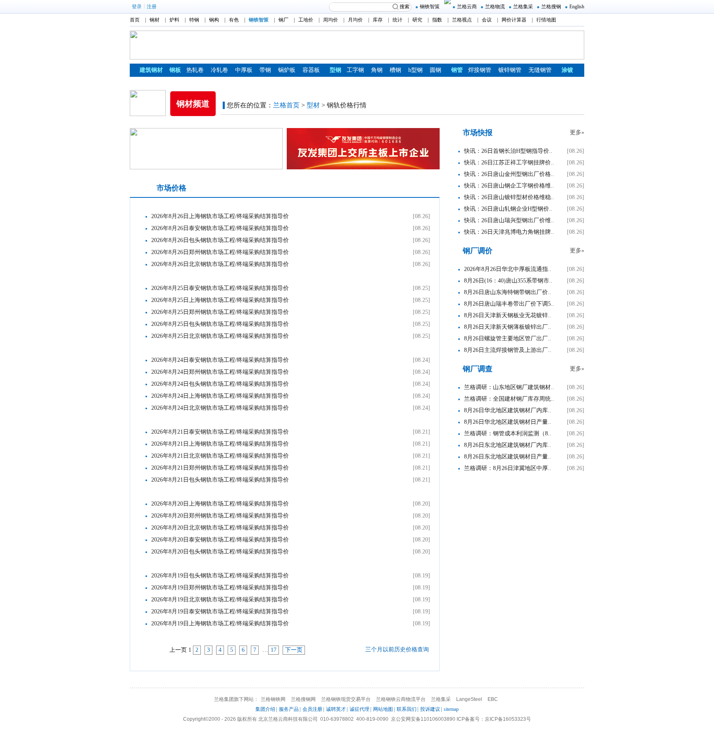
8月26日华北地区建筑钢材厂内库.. (507, 410)
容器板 (311, 70)
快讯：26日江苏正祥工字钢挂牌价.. (509, 162)
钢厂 (283, 20)
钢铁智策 (430, 6)
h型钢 (415, 70)
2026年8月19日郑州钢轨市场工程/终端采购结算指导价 (220, 587)
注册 (152, 6)
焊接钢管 (479, 70)
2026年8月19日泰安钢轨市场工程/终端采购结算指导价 (220, 611)
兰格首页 (286, 105)
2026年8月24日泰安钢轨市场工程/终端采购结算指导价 (220, 360)
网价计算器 (514, 20)
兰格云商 (467, 6)
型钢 (335, 70)
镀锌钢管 (509, 70)
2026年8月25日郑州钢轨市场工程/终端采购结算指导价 (220, 312)
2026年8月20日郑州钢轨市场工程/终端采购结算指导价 (220, 516)
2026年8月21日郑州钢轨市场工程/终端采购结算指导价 (220, 468)
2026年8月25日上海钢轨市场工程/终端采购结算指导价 (220, 300)
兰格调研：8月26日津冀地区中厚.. (507, 468)
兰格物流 (495, 6)
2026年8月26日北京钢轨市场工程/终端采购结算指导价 (220, 264)
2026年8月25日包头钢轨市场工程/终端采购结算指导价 (220, 324)
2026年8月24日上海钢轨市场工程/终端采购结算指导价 (220, 396)
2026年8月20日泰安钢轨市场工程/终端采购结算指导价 (220, 540)
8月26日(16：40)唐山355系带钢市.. (508, 281)
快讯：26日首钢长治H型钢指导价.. (508, 151)
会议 (487, 20)
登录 (137, 6)
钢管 (457, 70)
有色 (234, 20)
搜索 (404, 6)
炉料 (174, 20)
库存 (378, 20)
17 (273, 650)
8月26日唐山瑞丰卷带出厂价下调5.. (509, 304)
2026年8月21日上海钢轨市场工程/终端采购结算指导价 (220, 444)
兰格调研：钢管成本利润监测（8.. (507, 433)
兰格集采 (523, 6)
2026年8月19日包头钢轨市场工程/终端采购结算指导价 (220, 575)
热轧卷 (195, 70)
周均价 (330, 20)
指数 (437, 20)
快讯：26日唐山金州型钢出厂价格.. (509, 174)
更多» (577, 132)
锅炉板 (286, 70)
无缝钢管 (540, 70)
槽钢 (395, 70)
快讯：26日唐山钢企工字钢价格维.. (509, 186)
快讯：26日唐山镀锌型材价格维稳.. (509, 197)
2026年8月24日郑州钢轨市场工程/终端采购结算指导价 (220, 372)
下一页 (293, 650)
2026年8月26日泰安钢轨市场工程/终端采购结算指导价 (220, 228)
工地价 (305, 20)
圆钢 (435, 70)
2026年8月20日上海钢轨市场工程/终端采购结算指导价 (220, 504)
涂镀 (567, 70)
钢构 (214, 20)
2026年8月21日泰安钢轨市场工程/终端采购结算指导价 (220, 432)
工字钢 (355, 70)
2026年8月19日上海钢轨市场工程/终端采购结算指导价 (220, 623)
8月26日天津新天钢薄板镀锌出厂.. (507, 327)
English (576, 6)
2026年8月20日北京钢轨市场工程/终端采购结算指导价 (220, 528)
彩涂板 (173, 83)
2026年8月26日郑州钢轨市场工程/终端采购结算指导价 (220, 252)
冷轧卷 (219, 70)
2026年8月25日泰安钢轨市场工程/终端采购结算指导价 (220, 288)
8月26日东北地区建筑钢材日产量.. (507, 457)
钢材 (154, 20)
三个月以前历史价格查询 (397, 649)
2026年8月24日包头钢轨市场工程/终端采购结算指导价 (220, 384)
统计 (397, 20)
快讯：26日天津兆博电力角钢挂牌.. (509, 232)
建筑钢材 (151, 70)
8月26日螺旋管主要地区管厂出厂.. (507, 338)
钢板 (175, 70)
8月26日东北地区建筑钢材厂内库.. (507, 445)
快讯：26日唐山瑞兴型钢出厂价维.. (509, 220)
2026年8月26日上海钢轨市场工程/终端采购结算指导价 (220, 216)
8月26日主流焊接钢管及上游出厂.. (507, 350)
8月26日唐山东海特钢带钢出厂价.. (507, 292)
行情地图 (546, 20)
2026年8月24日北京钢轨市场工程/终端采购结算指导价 (220, 408)
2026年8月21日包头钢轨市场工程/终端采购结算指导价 (220, 480)
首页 (135, 20)
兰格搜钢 (551, 6)
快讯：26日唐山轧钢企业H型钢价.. (508, 209)
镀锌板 (148, 83)
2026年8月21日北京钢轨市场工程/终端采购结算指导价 (220, 456)
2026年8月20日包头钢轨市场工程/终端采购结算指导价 (220, 552)
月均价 (355, 20)
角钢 (377, 70)
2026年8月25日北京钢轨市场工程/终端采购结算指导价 (220, 336)
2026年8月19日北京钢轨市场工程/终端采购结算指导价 (220, 599)
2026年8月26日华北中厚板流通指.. (507, 269)
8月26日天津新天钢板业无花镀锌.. (507, 315)
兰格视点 (462, 20)
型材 (313, 105)
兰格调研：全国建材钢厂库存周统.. (509, 399)
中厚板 (243, 70)
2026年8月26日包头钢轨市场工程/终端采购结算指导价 (220, 240)
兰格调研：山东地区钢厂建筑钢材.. (509, 387)
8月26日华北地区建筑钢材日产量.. (507, 422)
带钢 (265, 70)
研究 (417, 20)
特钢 (194, 20)
